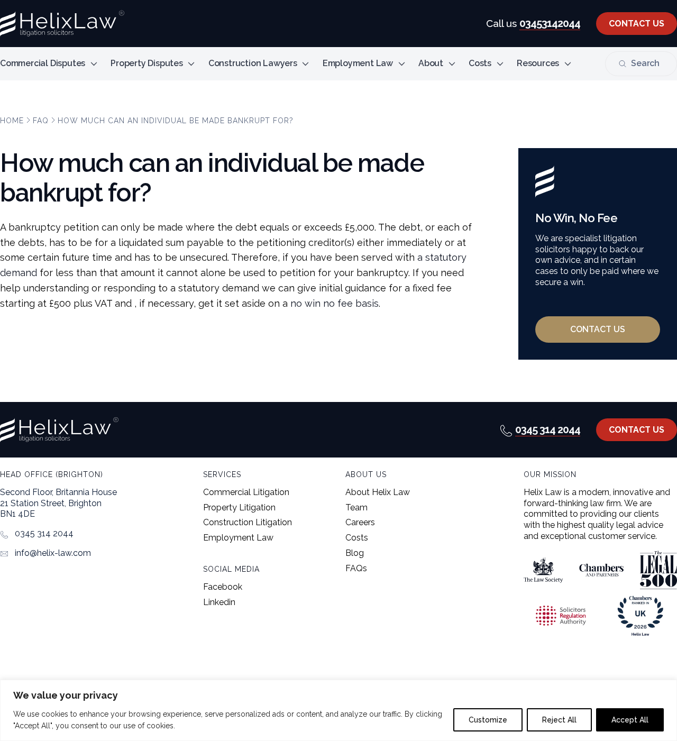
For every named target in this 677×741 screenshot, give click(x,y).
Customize (488, 720)
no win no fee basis (334, 303)
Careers (360, 522)
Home (12, 120)
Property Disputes (147, 63)
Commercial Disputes (42, 63)
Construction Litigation (247, 522)
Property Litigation (239, 507)
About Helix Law (377, 492)
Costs (480, 63)
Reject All (559, 720)
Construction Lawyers (252, 63)
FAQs (356, 568)
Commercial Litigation (246, 492)
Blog (354, 553)
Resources (538, 63)
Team (356, 507)
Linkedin (219, 602)
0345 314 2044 (547, 429)
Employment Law (358, 63)
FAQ (41, 120)
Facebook (222, 587)
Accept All (629, 720)
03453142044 (549, 23)
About (430, 63)
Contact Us (636, 24)
